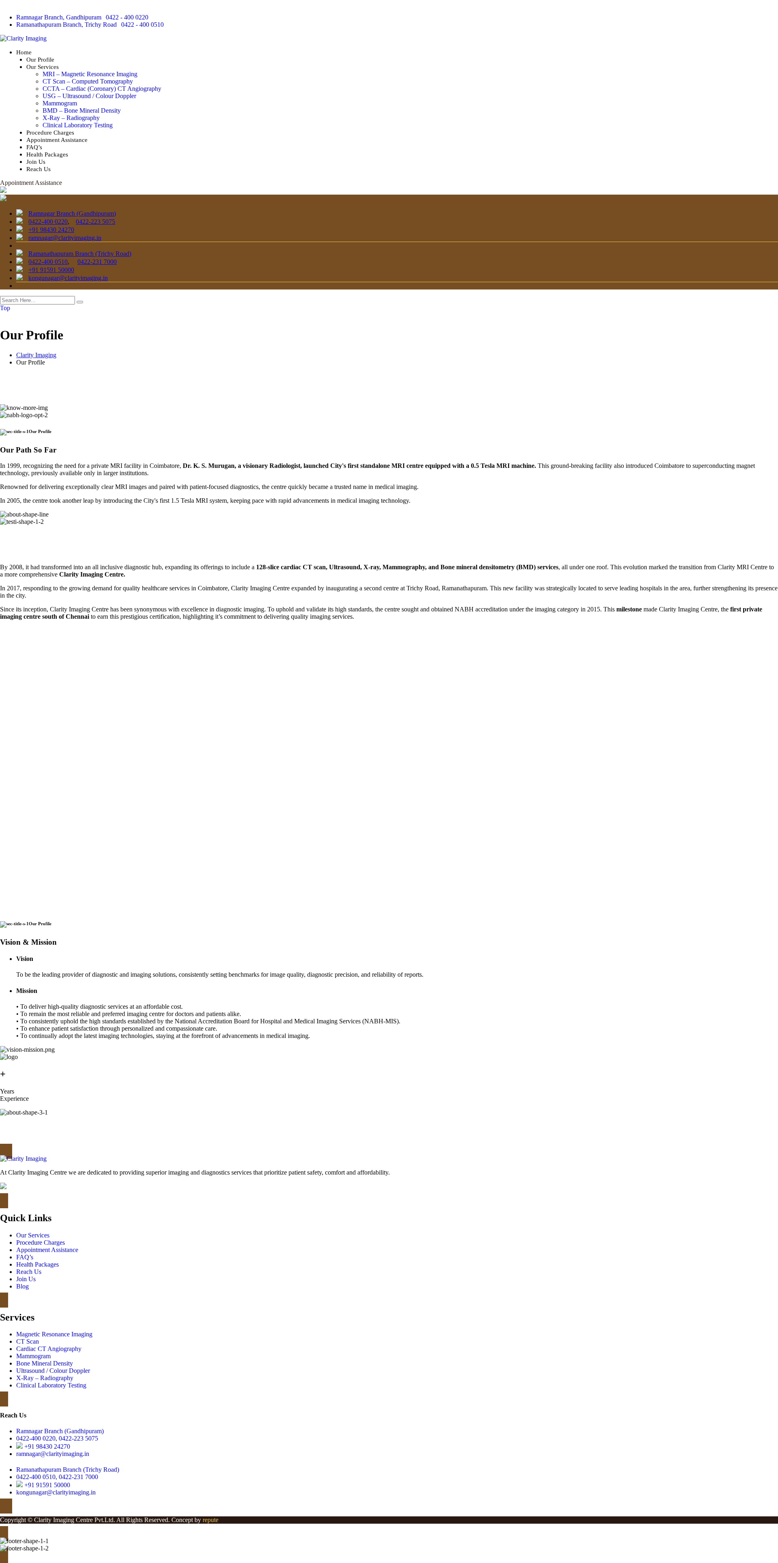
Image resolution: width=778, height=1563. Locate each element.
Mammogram (60, 103)
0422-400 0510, (36, 1476)
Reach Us (38, 169)
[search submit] (80, 302)
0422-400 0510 (48, 261)
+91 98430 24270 (51, 229)
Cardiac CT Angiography (48, 1348)
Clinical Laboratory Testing (78, 125)
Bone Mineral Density (44, 1363)
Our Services (42, 67)
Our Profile (40, 59)
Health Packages (47, 154)
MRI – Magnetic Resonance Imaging (90, 74)
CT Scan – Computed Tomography (88, 81)
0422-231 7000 (97, 261)
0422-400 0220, (36, 1438)
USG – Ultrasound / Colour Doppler (89, 95)
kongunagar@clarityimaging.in (68, 277)
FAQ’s (34, 147)
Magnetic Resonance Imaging (54, 1334)
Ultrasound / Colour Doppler (53, 1370)
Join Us (35, 162)
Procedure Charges (50, 132)
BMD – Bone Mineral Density (82, 110)
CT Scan (27, 1341)
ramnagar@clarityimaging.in (64, 237)
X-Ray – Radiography (71, 117)
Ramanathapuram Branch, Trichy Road (66, 24)
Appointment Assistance (57, 140)
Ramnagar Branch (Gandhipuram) (72, 213)
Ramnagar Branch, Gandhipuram (58, 17)
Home (24, 52)
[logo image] (3, 198)
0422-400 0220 (48, 221)
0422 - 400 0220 (127, 17)
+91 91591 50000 (51, 269)
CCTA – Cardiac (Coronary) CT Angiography (102, 88)
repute (210, 1519)
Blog (22, 1286)
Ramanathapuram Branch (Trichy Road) (79, 253)
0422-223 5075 (95, 221)
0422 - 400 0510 (142, 24)
